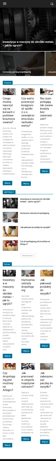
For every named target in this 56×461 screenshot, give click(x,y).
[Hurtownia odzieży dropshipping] (22, 64)
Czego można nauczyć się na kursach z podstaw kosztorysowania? (9, 110)
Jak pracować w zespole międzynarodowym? (28, 379)
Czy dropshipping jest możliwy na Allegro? (9, 381)
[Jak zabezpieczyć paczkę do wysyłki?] (46, 366)
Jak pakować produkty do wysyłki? (35, 227)
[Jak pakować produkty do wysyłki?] (10, 231)
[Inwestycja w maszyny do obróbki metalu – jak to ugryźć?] (28, 29)
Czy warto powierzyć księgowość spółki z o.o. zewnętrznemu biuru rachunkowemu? (27, 112)
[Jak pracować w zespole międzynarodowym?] (28, 366)
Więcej (7, 183)
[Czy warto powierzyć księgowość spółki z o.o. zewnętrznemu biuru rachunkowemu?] (28, 91)
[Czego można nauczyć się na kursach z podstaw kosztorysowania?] (9, 91)
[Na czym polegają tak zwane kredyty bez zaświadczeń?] (46, 91)
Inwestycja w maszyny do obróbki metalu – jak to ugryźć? (9, 291)
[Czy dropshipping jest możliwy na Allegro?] (10, 245)
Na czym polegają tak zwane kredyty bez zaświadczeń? (46, 108)
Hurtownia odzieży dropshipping (34, 213)
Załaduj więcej (27, 255)
